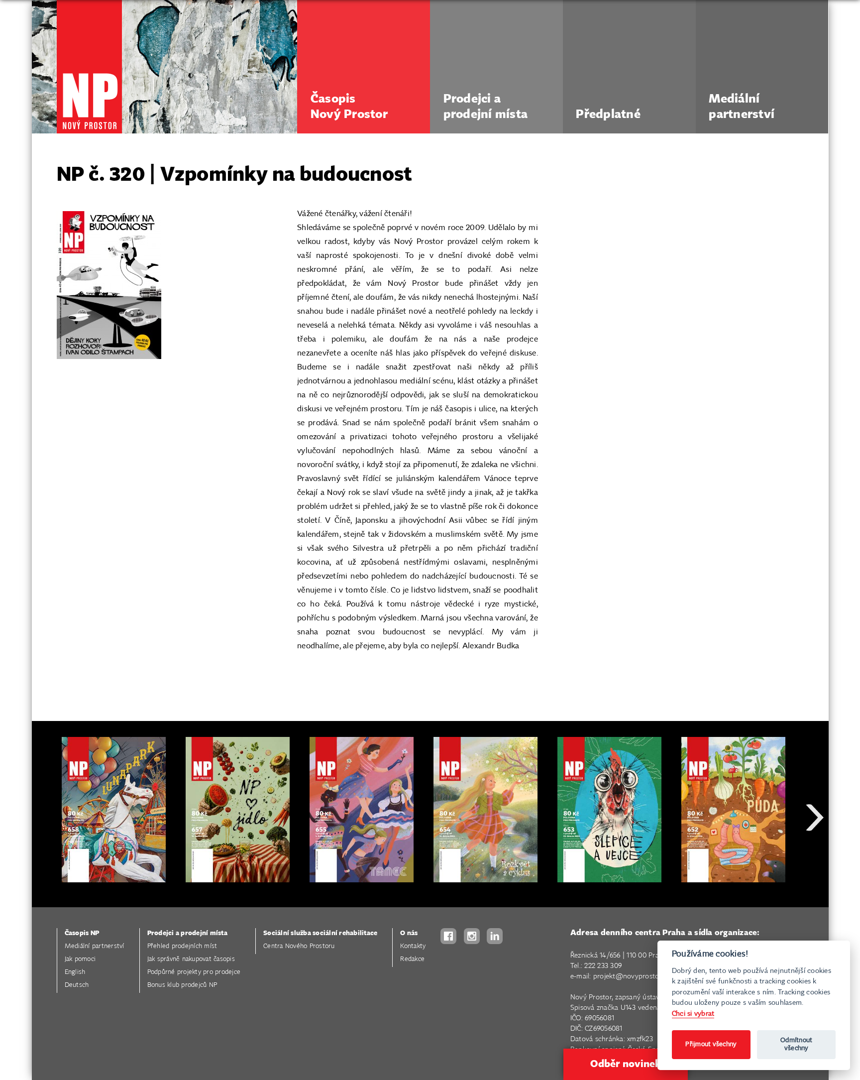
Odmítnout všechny (796, 1044)
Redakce (412, 959)
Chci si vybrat (693, 1013)
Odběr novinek (625, 1064)
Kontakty (413, 946)
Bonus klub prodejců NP (182, 985)
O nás (409, 933)
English (75, 972)
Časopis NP (82, 933)
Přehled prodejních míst (182, 946)
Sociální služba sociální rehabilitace (320, 933)
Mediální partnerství (94, 946)
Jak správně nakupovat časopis (191, 959)
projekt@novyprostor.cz (631, 976)
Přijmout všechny (711, 1044)
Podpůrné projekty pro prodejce (194, 972)
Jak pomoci (80, 959)
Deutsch (77, 985)
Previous (47, 853)
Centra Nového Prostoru (299, 946)
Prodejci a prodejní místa (187, 933)
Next (815, 853)
